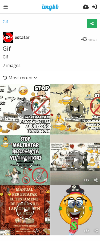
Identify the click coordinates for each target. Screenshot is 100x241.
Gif (5, 22)
